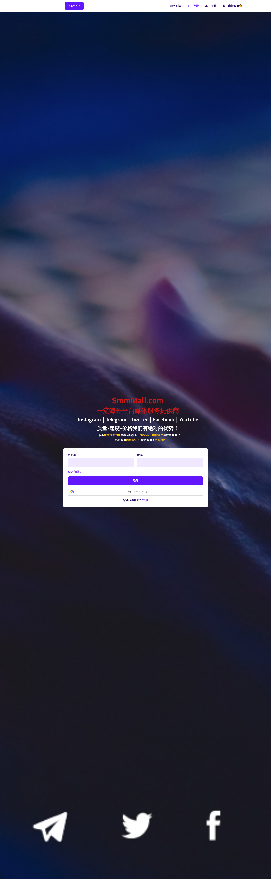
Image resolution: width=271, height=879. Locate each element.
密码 (140, 455)
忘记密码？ (75, 471)
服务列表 (175, 5)
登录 (196, 5)
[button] (135, 492)
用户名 (72, 455)
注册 (213, 5)
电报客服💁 (235, 5)
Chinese (72, 5)
